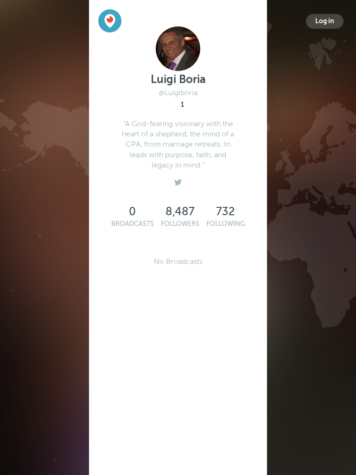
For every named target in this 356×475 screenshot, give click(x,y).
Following (225, 223)
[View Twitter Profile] (178, 180)
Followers (180, 223)
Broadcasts (132, 223)
